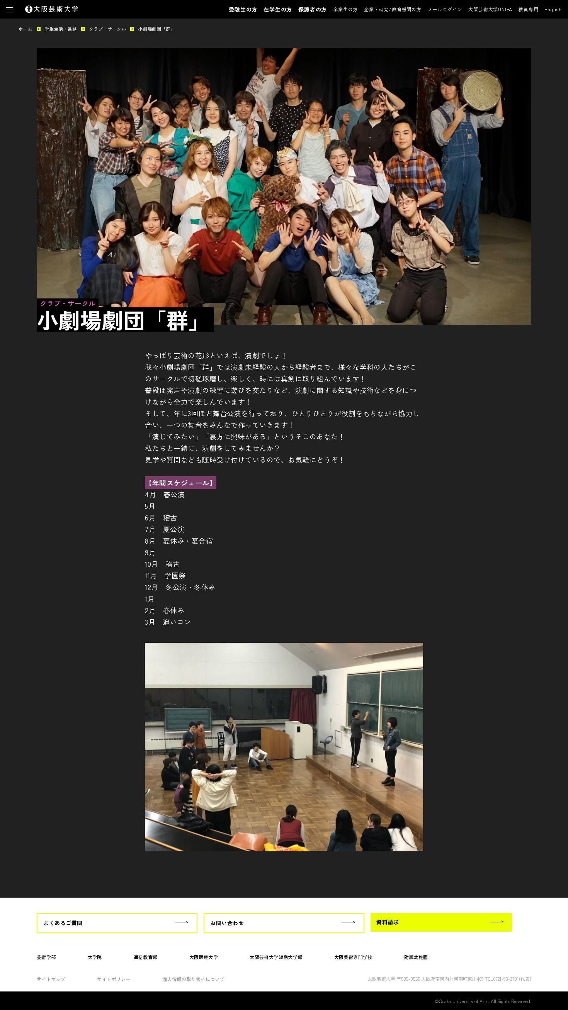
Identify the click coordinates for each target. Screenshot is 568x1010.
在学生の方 (278, 9)
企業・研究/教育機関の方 (393, 9)
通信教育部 (146, 957)
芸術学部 (46, 957)
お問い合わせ (227, 923)
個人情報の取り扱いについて (193, 979)
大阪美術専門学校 (353, 957)
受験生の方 (243, 9)
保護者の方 (312, 9)
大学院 (95, 957)
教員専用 (528, 9)
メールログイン (445, 9)
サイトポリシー (114, 979)
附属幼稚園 (416, 957)
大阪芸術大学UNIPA (490, 9)
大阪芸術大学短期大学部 (276, 957)
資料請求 (387, 922)
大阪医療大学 (203, 957)
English (553, 9)
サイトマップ (51, 979)
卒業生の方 (345, 9)
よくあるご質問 (63, 923)
